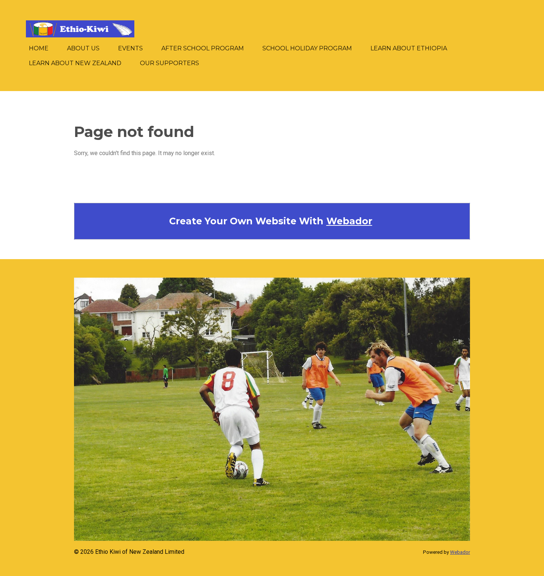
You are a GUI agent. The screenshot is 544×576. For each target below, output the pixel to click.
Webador (349, 221)
